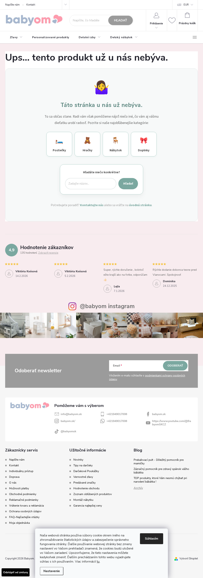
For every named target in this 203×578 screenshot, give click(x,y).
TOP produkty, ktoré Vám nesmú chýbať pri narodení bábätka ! (160, 480)
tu (98, 561)
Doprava (14, 477)
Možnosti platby (19, 488)
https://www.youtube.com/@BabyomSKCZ (171, 422)
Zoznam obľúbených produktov (92, 494)
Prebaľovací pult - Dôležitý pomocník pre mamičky (159, 461)
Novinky (78, 459)
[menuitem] (16, 37)
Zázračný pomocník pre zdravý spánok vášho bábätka (161, 470)
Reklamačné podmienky (23, 500)
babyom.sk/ (68, 421)
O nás (12, 483)
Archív (138, 488)
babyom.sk (159, 414)
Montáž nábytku (83, 500)
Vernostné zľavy (83, 477)
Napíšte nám (12, 5)
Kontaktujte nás (91, 205)
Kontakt (30, 5)
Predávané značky (84, 482)
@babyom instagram (107, 306)
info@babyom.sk (71, 414)
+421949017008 (116, 414)
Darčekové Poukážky (86, 471)
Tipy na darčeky (83, 465)
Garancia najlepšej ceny (87, 505)
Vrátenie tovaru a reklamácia (26, 506)
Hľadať (120, 20)
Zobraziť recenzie (48, 253)
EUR (186, 5)
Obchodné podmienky (22, 494)
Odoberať (175, 366)
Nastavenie (51, 571)
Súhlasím (151, 538)
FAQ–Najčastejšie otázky (24, 517)
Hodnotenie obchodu (86, 488)
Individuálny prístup (21, 471)
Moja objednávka (19, 523)
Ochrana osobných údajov (25, 511)
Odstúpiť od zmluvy (15, 572)
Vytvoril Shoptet (188, 558)
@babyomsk (68, 431)
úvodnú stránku (140, 205)
